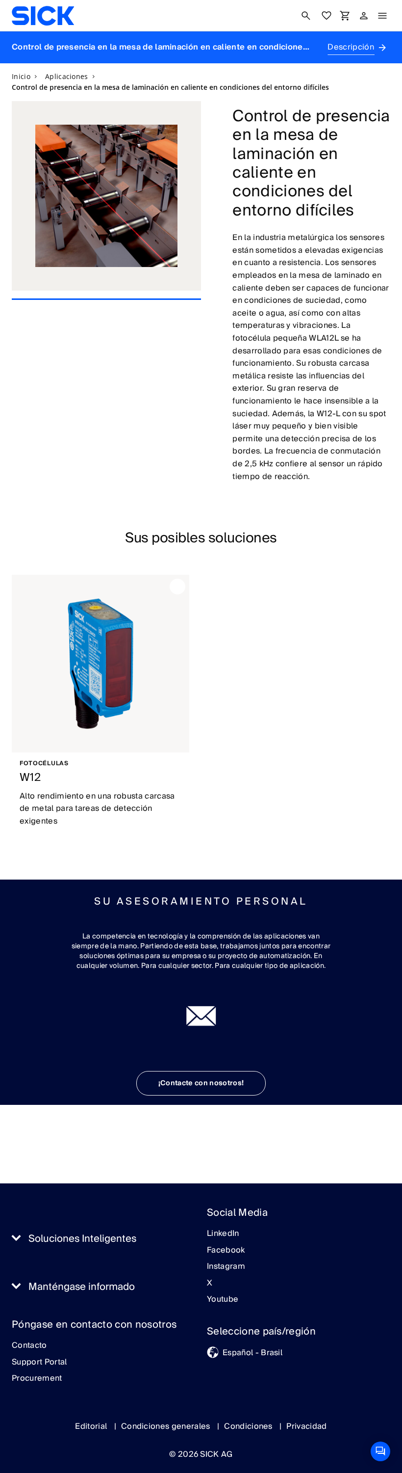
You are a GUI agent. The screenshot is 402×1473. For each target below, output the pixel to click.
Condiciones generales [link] (166, 1426)
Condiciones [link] (249, 1426)
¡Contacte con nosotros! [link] (201, 1083)
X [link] (209, 1283)
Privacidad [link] (306, 1426)
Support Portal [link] (39, 1362)
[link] (43, 16)
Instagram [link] (226, 1266)
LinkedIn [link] (223, 1234)
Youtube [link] (222, 1299)
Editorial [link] (92, 1426)
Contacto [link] (29, 1345)
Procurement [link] (37, 1378)
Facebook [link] (226, 1250)
